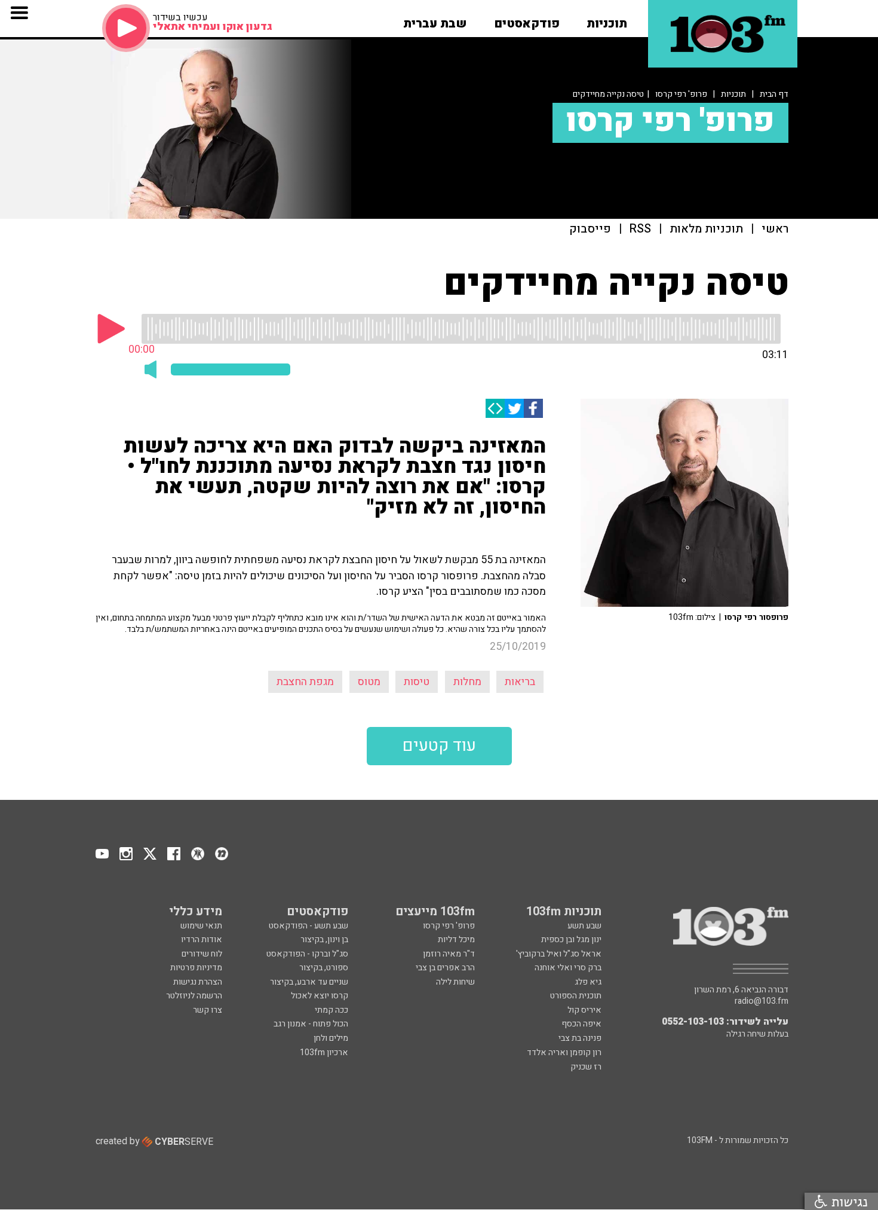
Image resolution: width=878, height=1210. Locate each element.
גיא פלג (588, 981)
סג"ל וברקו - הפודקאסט (307, 953)
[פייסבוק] (533, 408)
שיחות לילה (455, 981)
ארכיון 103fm (324, 1052)
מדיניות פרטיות (196, 967)
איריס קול (584, 1010)
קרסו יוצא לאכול (319, 995)
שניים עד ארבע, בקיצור (309, 981)
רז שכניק (585, 1066)
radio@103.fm (761, 1001)
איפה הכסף (581, 1023)
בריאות (520, 681)
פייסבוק (590, 229)
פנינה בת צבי (579, 1038)
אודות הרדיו (201, 939)
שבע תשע (584, 925)
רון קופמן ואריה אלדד (564, 1052)
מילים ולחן (331, 1038)
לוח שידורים (202, 953)
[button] (607, 19)
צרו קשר (207, 1010)
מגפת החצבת (305, 681)
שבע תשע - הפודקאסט (308, 925)
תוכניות (733, 94)
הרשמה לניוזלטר (194, 995)
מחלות (467, 681)
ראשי (775, 229)
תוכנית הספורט (575, 995)
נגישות (847, 1201)
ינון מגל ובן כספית (571, 939)
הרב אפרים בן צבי (445, 967)
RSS (640, 229)
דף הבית (774, 94)
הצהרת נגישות (197, 981)
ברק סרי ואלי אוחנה (568, 967)
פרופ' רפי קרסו (681, 94)
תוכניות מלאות (706, 229)
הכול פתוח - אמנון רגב (311, 1023)
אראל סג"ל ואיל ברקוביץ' (558, 953)
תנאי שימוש (201, 925)
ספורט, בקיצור (323, 967)
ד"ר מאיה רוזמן (449, 953)
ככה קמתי (331, 1010)
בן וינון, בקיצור (324, 939)
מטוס (369, 681)
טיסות (416, 681)
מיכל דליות (456, 939)
